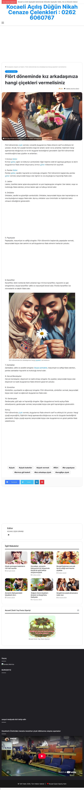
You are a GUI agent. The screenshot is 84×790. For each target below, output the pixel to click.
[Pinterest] (42, 482)
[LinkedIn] (37, 482)
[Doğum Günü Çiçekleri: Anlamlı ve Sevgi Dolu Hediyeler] (42, 584)
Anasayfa (9, 67)
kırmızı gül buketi (23, 472)
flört (56, 468)
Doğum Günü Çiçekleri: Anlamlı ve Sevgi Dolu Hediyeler (39, 595)
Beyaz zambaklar (40, 368)
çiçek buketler (26, 468)
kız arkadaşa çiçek (43, 472)
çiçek (20, 145)
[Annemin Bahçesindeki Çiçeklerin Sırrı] (16, 584)
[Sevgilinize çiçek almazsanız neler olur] (68, 584)
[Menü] (3, 22)
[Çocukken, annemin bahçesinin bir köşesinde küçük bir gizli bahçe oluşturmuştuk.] (42, 557)
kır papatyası (69, 468)
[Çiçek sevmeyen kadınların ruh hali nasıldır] (16, 557)
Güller (14, 159)
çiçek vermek (43, 468)
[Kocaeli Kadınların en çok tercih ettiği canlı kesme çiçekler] (68, 557)
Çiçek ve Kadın (19, 67)
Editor (10, 528)
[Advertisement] (42, 45)
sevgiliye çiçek (63, 472)
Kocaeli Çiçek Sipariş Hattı (57, 784)
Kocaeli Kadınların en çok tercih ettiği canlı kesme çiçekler (66, 568)
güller (13, 162)
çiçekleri (38, 360)
